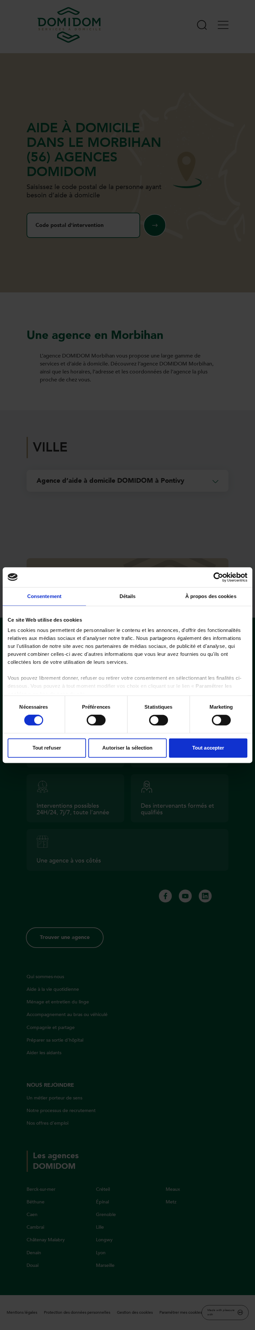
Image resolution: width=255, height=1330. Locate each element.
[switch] (96, 720)
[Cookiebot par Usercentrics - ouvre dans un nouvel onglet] (218, 577)
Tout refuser (47, 748)
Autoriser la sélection (127, 748)
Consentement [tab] (44, 596)
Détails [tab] (128, 596)
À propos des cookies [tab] (210, 596)
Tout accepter (208, 748)
